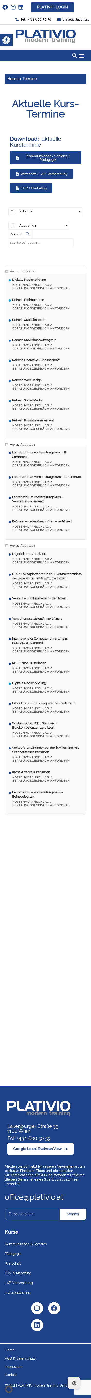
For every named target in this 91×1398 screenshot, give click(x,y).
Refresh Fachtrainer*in (28, 300)
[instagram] (14, 7)
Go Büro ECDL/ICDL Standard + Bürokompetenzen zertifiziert (34, 725)
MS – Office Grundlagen (29, 663)
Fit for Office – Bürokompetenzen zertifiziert (43, 703)
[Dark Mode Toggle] (74, 1383)
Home (12, 78)
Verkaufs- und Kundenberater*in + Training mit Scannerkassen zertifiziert (45, 750)
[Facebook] (54, 1308)
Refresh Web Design (27, 380)
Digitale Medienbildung (29, 279)
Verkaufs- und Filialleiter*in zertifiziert (39, 598)
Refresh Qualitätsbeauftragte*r (34, 340)
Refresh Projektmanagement (33, 420)
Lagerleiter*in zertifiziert (29, 554)
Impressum (14, 1366)
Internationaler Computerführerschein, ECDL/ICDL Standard (40, 641)
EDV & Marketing (18, 1273)
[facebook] (6, 7)
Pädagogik (13, 1254)
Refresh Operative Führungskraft (36, 360)
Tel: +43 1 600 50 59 (29, 1138)
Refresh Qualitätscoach (28, 320)
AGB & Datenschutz (20, 1358)
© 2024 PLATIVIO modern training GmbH (37, 1385)
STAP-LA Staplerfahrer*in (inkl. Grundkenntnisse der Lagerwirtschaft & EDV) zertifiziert (47, 576)
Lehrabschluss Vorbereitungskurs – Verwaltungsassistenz (37, 499)
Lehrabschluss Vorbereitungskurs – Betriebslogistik (37, 794)
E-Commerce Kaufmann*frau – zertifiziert (42, 521)
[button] (6, 40)
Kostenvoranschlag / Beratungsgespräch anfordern (41, 286)
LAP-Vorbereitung (19, 1283)
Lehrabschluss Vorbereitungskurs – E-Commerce (39, 455)
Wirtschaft (13, 1263)
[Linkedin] (37, 1325)
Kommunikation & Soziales (26, 1244)
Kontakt (11, 1375)
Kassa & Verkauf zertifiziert (31, 772)
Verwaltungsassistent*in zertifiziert (37, 618)
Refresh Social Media (27, 400)
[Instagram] (37, 1308)
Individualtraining (18, 1292)
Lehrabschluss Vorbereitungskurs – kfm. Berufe (46, 477)
